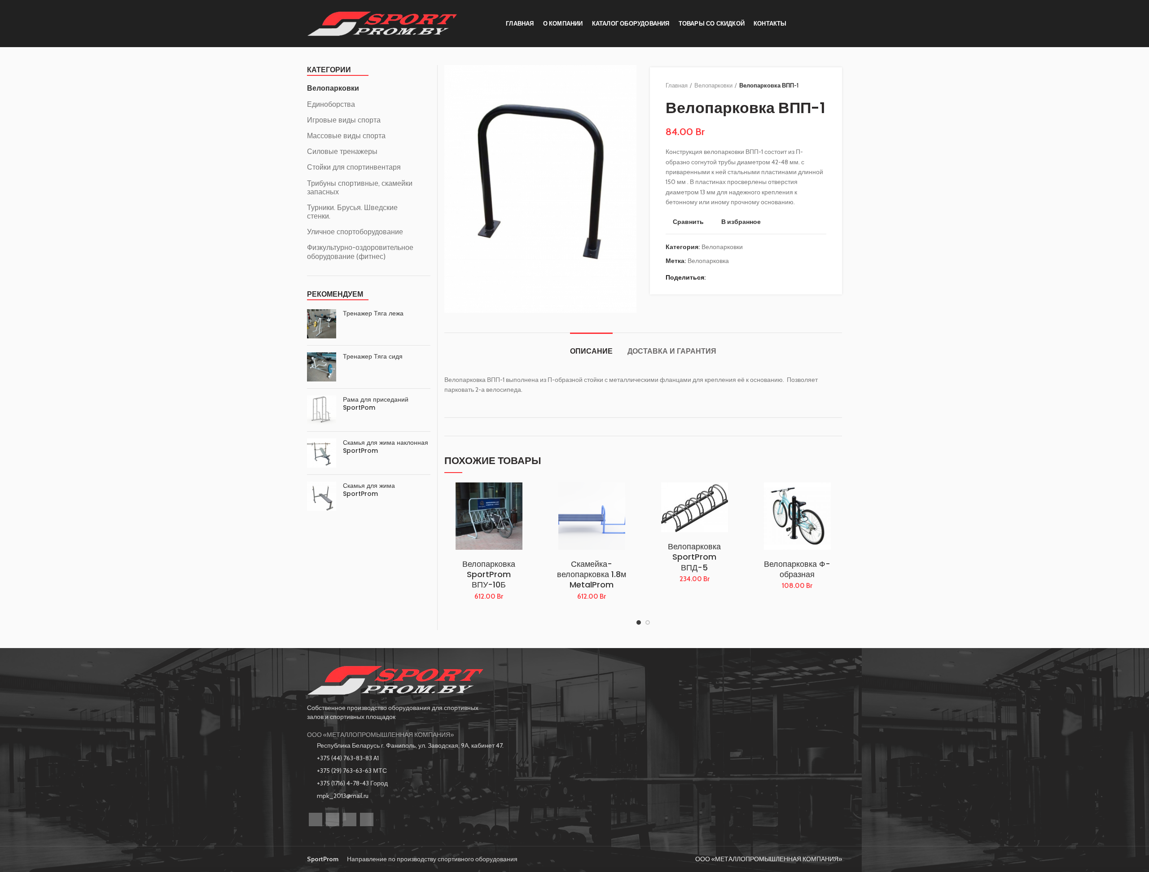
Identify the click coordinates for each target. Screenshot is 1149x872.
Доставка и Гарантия (671, 351)
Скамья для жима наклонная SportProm (385, 446)
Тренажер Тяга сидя (373, 356)
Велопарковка (708, 261)
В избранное (741, 222)
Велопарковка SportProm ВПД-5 (694, 557)
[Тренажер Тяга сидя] (321, 366)
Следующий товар (821, 85)
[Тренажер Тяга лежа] (321, 323)
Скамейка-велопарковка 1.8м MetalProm (591, 574)
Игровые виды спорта (344, 120)
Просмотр (527, 517)
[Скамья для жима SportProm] (321, 496)
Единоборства (331, 104)
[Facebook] (714, 277)
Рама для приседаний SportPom (375, 403)
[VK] (349, 819)
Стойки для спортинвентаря (354, 167)
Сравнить (688, 222)
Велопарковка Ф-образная (797, 569)
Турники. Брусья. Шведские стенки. (352, 211)
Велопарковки (713, 85)
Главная (677, 85)
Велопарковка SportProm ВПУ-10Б (488, 574)
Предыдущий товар (803, 85)
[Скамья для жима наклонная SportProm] (321, 453)
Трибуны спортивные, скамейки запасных (359, 187)
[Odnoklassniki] (332, 819)
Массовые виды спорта (346, 135)
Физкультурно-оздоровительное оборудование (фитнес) (360, 251)
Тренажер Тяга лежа (373, 313)
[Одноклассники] (726, 277)
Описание (591, 351)
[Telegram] (748, 277)
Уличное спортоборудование (355, 232)
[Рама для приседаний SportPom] (321, 410)
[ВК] (737, 277)
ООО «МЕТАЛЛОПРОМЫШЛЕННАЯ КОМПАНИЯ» (380, 735)
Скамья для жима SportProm (369, 490)
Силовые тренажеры (342, 151)
